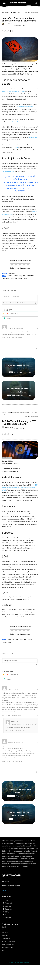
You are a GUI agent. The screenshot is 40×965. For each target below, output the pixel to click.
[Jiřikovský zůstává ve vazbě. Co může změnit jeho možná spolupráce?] (18, 390)
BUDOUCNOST (30, 275)
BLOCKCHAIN (17, 275)
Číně (16, 147)
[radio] (12, 264)
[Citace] (18, 303)
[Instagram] (3, 906)
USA (30, 278)
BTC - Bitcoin (5, 12)
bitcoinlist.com (11, 273)
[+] (27, 302)
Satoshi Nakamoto (8, 171)
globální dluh (33, 137)
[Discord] (3, 900)
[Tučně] (4, 303)
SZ (19, 12)
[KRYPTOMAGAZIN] (18, 3)
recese (25, 278)
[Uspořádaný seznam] (13, 303)
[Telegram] (3, 908)
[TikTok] (3, 911)
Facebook (8, 903)
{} (24, 302)
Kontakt (4, 890)
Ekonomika (13, 12)
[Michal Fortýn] (3, 24)
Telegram (8, 909)
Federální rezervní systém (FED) (26, 107)
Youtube (8, 918)
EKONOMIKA (6, 278)
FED (12, 278)
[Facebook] (3, 903)
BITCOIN (10, 275)
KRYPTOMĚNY (18, 278)
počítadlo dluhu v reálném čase (20, 122)
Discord (7, 900)
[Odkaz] (22, 303)
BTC (24, 275)
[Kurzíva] (6, 303)
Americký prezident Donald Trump (13, 91)
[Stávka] (11, 303)
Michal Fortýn (8, 24)
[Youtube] (3, 917)
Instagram (8, 906)
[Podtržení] (8, 303)
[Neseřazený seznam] (15, 303)
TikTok (7, 912)
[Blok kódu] (20, 303)
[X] (3, 914)
